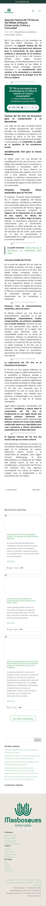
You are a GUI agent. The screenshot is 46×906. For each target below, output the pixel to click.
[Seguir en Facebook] (14, 829)
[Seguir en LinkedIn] (27, 829)
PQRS (19, 880)
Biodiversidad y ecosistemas (25, 32)
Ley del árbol (9, 857)
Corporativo (10, 880)
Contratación (28, 880)
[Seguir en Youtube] (32, 829)
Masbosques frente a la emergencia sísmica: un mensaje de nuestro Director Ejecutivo (23, 542)
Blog (6, 863)
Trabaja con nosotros (12, 844)
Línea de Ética (10, 870)
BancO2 (7, 849)
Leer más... (11, 561)
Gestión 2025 (9, 852)
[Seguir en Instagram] (18, 829)
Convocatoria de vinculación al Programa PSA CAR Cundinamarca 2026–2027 (23, 602)
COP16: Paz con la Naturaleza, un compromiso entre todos (24, 250)
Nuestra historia (11, 838)
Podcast (7, 868)
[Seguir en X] (23, 829)
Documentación (10, 841)
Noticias (19, 34)
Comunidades (10, 34)
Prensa (7, 865)
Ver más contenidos (23, 718)
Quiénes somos (10, 836)
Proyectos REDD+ (11, 854)
